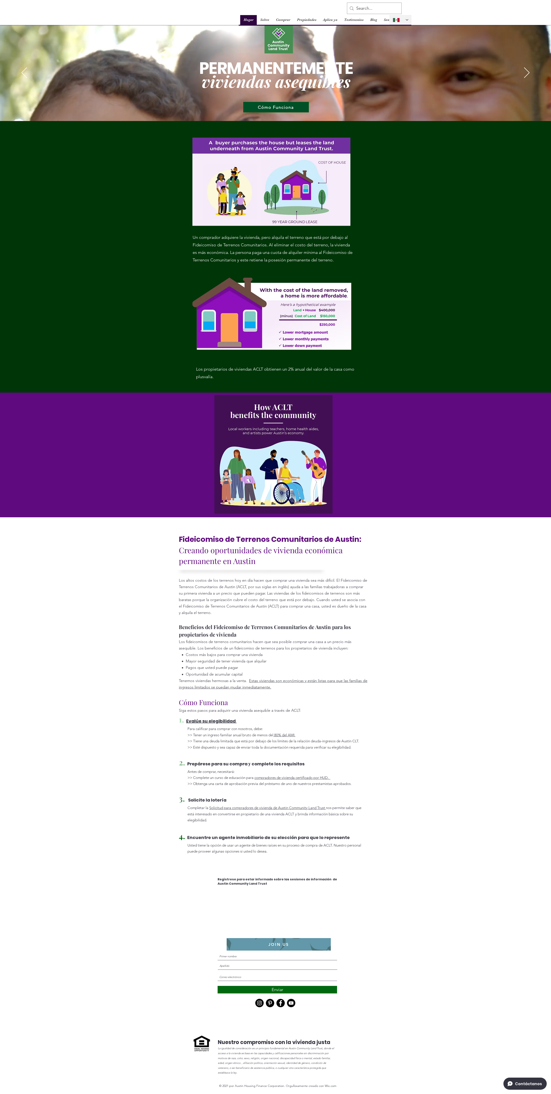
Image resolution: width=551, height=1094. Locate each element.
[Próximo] (526, 73)
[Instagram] (259, 1003)
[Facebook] (280, 1003)
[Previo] (24, 73)
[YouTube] (291, 1003)
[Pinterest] (270, 1003)
